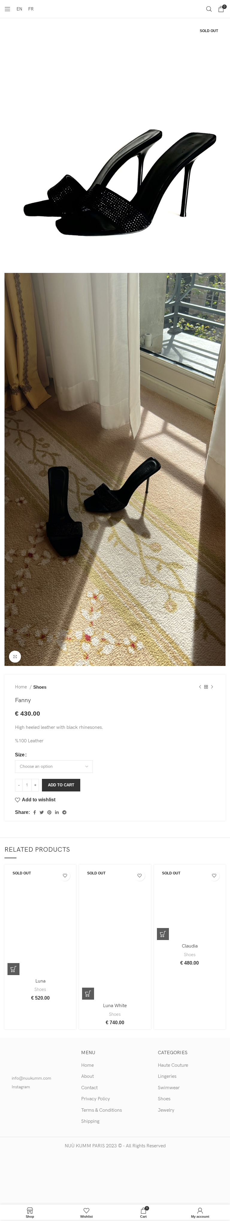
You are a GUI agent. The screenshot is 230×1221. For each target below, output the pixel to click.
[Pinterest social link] (49, 812)
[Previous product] (200, 687)
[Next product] (212, 687)
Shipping (90, 1121)
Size (20, 754)
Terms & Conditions (101, 1110)
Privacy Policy (95, 1099)
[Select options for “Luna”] (13, 969)
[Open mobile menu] (7, 9)
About (87, 1076)
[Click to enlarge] (15, 657)
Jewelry (166, 1110)
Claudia (190, 946)
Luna (40, 981)
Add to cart (61, 785)
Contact (89, 1088)
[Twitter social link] (42, 812)
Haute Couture (173, 1065)
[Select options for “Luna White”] (88, 994)
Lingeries (167, 1076)
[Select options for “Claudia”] (163, 934)
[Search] (209, 9)
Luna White (115, 1006)
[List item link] (38, 1078)
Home (21, 687)
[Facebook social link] (34, 812)
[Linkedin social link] (56, 812)
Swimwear (169, 1088)
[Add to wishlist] (65, 876)
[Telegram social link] (64, 812)
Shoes (39, 687)
